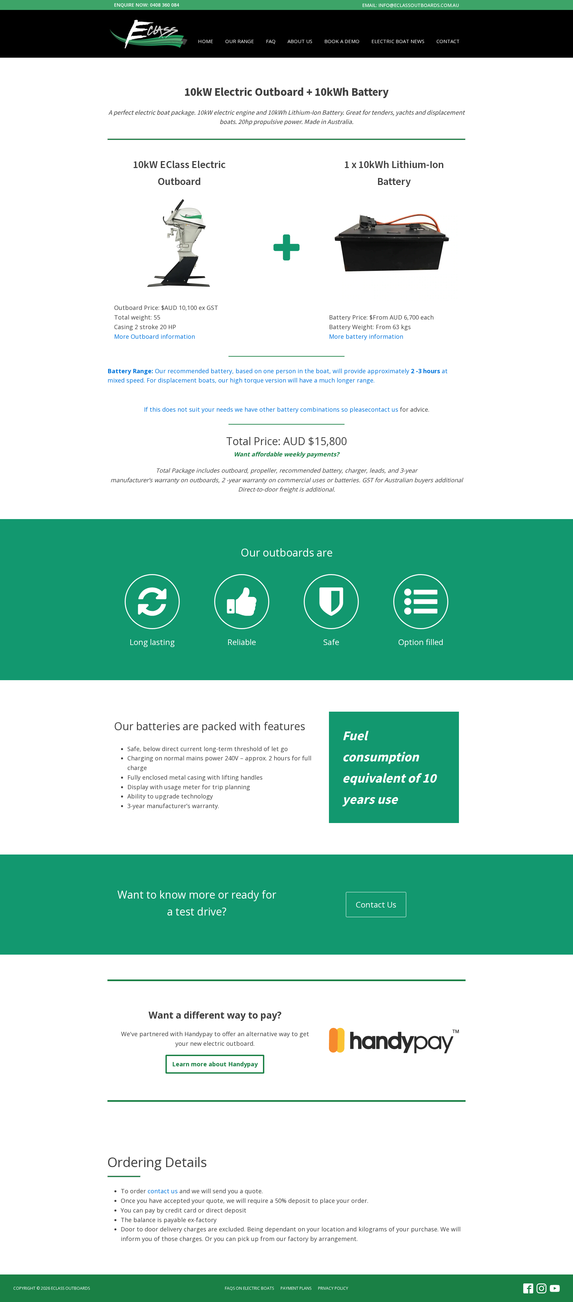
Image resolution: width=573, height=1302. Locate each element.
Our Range (239, 41)
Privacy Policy (333, 1288)
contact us (383, 409)
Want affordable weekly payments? (286, 454)
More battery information (366, 336)
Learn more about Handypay (215, 1064)
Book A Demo (341, 41)
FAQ (271, 41)
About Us (299, 41)
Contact (448, 41)
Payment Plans (296, 1288)
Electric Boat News (397, 41)
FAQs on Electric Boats (249, 1288)
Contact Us (376, 904)
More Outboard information (154, 336)
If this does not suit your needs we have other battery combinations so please (256, 409)
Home (205, 41)
